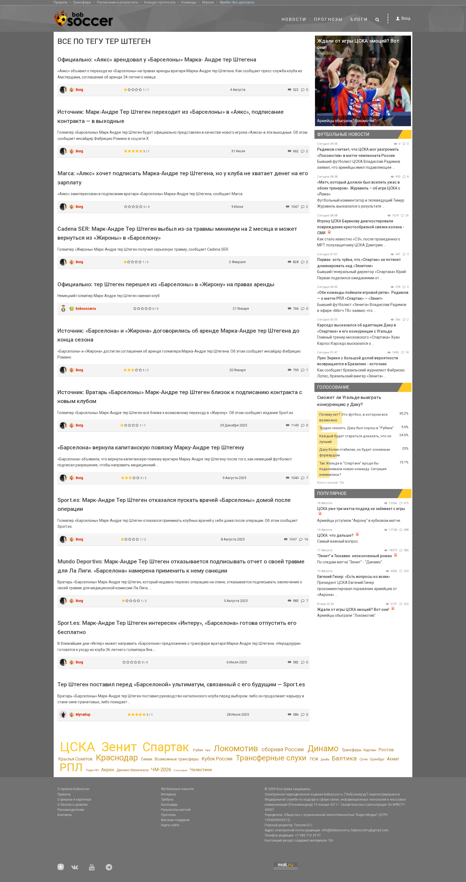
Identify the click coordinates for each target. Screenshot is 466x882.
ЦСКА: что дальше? (335, 535)
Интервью (168, 794)
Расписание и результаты (117, 2)
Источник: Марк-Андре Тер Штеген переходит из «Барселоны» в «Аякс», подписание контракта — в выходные (170, 116)
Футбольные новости (177, 789)
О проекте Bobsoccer (73, 789)
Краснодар (117, 758)
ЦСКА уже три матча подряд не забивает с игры (361, 509)
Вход (406, 18)
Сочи (363, 759)
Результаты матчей (176, 810)
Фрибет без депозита (237, 2)
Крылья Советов (75, 759)
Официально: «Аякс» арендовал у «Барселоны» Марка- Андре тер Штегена (156, 59)
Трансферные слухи (271, 757)
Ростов (386, 749)
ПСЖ (314, 759)
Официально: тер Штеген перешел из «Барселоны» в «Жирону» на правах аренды (166, 284)
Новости (294, 19)
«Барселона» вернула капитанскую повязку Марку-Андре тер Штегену (150, 447)
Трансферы (82, 2)
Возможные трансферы (177, 759)
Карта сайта (170, 825)
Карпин (370, 750)
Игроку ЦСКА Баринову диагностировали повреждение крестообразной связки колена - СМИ (360, 227)
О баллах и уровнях (72, 805)
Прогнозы (328, 19)
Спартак (165, 747)
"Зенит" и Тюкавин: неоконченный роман (354, 556)
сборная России (283, 749)
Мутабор (83, 714)
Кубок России (216, 759)
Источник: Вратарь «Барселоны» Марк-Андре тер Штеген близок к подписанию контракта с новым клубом (179, 397)
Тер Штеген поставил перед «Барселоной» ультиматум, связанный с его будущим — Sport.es (181, 684)
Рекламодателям (70, 810)
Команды (189, 2)
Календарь (169, 805)
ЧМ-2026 (161, 770)
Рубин (198, 750)
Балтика (344, 758)
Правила (60, 2)
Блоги (359, 19)
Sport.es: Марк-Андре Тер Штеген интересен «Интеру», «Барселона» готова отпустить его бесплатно (176, 627)
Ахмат (393, 759)
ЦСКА (77, 746)
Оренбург (377, 759)
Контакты (64, 815)
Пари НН (92, 770)
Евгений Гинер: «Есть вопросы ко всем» (353, 576)
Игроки (208, 2)
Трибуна (167, 799)
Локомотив (236, 748)
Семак (146, 759)
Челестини (201, 769)
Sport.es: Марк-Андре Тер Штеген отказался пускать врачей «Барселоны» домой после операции (174, 504)
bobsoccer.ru (86, 308)
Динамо (322, 748)
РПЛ (71, 767)
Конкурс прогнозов (160, 2)
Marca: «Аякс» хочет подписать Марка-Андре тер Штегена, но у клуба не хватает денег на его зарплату (182, 178)
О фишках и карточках (74, 799)
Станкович (180, 770)
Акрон (107, 769)
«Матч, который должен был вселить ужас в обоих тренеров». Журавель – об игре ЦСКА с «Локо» (358, 188)
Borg (79, 90)
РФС (208, 750)
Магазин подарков (175, 820)
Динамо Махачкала (132, 770)
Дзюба (325, 759)
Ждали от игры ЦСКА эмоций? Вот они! (353, 609)
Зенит (119, 746)
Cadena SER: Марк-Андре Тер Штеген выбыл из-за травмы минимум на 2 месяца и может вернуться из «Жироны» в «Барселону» (177, 233)
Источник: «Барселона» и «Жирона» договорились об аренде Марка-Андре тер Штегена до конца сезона (178, 335)
